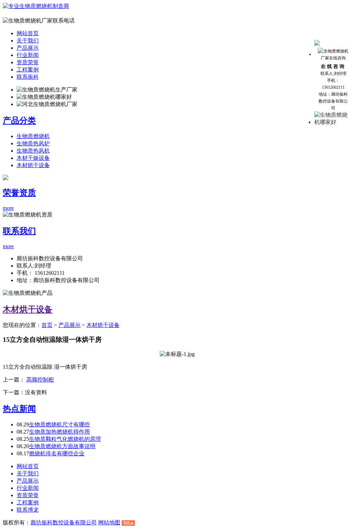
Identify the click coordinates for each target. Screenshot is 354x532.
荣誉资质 (19, 192)
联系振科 (28, 77)
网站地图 (109, 522)
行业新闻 (28, 55)
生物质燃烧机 (33, 136)
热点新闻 (19, 408)
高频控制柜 (40, 380)
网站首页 (28, 33)
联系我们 (19, 230)
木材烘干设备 (33, 165)
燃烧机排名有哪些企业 (56, 453)
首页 (47, 325)
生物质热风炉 (33, 143)
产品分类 (19, 120)
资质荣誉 (28, 62)
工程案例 (28, 69)
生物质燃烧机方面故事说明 (62, 446)
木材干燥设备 (33, 158)
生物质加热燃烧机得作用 (59, 432)
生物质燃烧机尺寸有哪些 (59, 424)
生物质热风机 (33, 151)
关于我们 (28, 40)
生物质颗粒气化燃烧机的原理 (65, 439)
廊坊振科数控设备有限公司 (63, 522)
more (8, 208)
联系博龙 (28, 510)
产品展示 (28, 48)
